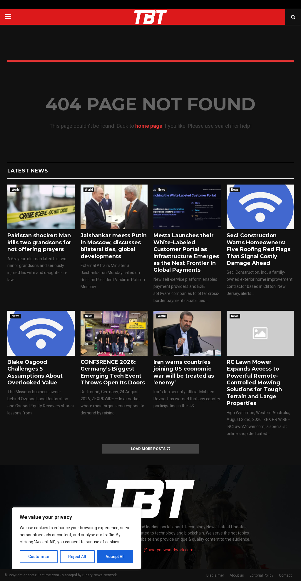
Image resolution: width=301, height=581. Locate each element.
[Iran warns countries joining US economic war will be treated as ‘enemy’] (187, 333)
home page (148, 126)
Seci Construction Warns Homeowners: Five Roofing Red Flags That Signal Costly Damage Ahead (258, 249)
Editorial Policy (261, 575)
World (16, 189)
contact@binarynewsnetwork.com (161, 549)
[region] (76, 538)
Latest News (27, 170)
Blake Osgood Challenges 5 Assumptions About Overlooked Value (35, 372)
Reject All (77, 556)
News (161, 189)
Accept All (115, 556)
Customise (38, 556)
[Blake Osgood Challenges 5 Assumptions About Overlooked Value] (41, 333)
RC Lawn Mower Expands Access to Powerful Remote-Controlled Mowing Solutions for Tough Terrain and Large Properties (254, 382)
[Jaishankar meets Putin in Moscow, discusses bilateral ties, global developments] (114, 207)
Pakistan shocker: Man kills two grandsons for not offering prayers (39, 242)
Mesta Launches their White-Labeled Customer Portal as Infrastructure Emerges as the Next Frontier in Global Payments (186, 252)
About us (237, 575)
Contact (285, 575)
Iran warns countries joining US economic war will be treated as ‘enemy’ (183, 372)
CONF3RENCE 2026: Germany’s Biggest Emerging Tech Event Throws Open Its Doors (113, 372)
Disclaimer (215, 575)
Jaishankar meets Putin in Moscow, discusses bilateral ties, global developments (114, 245)
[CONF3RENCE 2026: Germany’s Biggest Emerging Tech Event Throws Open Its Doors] (114, 333)
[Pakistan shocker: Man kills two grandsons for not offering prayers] (41, 207)
